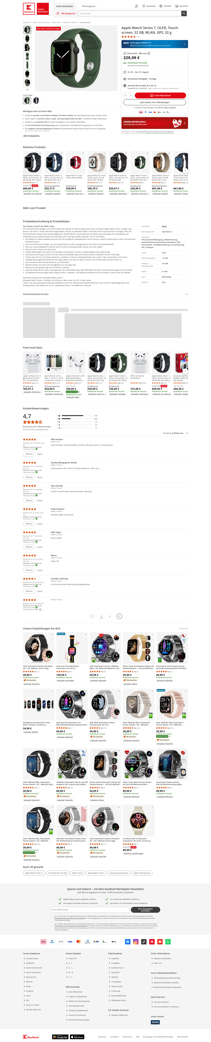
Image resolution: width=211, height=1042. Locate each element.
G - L (70, 968)
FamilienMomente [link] (118, 996)
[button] (77, 415)
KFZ (27, 1000)
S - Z (70, 977)
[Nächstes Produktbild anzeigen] (27, 89)
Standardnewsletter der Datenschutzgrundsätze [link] (70, 918)
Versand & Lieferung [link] (77, 1015)
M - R (71, 972)
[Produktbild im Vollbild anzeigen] (76, 58)
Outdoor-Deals (32, 958)
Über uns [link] (158, 963)
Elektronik (30, 963)
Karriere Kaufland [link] (161, 1002)
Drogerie (29, 991)
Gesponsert (182, 628)
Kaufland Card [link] (117, 968)
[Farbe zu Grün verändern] (27, 100)
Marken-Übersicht (33, 1009)
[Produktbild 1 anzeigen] (27, 30)
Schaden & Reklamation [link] (78, 1010)
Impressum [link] (102, 1037)
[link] (88, 6)
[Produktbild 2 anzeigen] (27, 38)
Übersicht (73, 958)
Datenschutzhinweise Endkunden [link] (167, 987)
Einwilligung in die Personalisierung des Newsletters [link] (71, 926)
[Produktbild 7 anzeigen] (27, 83)
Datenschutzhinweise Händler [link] (166, 982)
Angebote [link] (115, 958)
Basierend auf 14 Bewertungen (37, 427)
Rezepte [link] (114, 977)
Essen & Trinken (32, 1005)
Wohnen (29, 982)
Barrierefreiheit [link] (182, 1037)
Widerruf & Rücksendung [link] (79, 1001)
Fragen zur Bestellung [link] (78, 996)
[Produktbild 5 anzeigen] (27, 65)
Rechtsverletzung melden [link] (79, 1020)
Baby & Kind (31, 977)
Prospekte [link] (115, 963)
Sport (28, 996)
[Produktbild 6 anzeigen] (27, 74)
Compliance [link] (114, 1037)
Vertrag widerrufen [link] (76, 1006)
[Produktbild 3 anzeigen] (27, 47)
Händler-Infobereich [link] (119, 1015)
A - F (70, 963)
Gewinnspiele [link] (116, 986)
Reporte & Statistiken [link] (162, 958)
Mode (28, 986)
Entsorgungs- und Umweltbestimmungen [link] (158, 1037)
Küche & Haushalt (33, 972)
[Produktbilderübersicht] (27, 58)
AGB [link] (137, 1037)
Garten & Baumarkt (34, 968)
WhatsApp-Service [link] (118, 1000)
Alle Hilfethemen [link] (75, 992)
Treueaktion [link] (116, 982)
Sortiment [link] (115, 972)
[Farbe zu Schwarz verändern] (36, 100)
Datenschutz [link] (127, 1037)
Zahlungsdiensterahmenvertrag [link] (167, 978)
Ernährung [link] (115, 991)
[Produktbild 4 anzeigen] (27, 56)
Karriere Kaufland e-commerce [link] (166, 1007)
